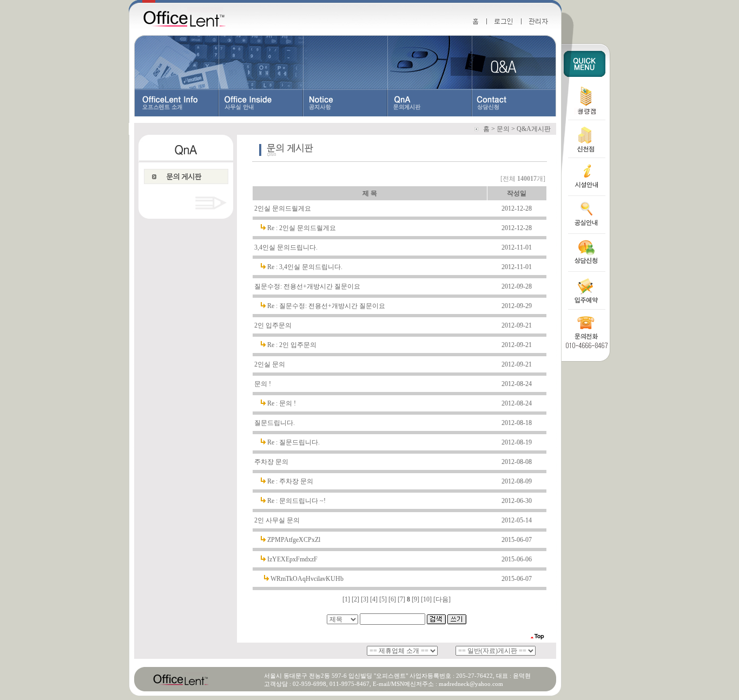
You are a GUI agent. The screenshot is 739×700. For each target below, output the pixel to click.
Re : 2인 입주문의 (291, 345)
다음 (442, 599)
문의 (503, 129)
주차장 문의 (271, 462)
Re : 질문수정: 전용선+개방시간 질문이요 (326, 306)
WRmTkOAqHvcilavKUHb (307, 579)
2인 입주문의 (273, 325)
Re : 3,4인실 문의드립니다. (304, 267)
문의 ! (262, 384)
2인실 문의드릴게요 (282, 208)
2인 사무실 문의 (277, 520)
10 (426, 599)
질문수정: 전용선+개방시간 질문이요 (307, 286)
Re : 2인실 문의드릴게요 (301, 228)
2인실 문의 (269, 364)
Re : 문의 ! (281, 403)
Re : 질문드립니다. (293, 442)
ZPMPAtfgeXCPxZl (293, 540)
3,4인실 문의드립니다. (286, 247)
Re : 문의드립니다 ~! (296, 501)
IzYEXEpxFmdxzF (292, 559)
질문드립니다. (274, 423)
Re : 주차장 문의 (290, 481)
